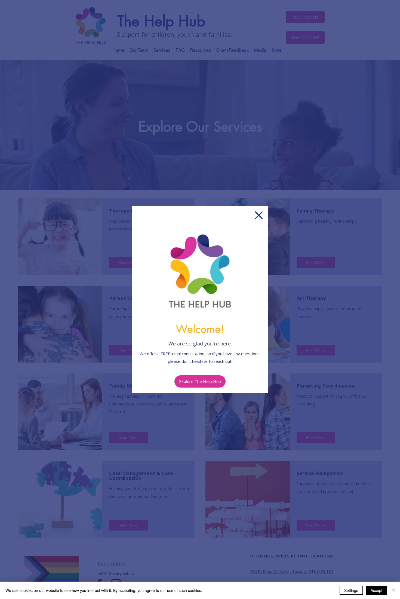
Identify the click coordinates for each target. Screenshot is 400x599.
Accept (376, 590)
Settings (351, 590)
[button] (259, 215)
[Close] (393, 590)
